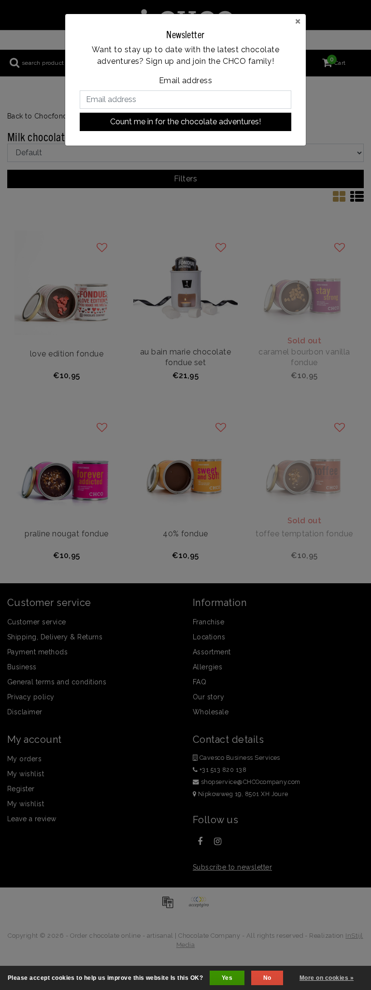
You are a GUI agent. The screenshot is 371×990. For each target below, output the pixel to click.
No (267, 978)
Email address (185, 80)
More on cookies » (327, 978)
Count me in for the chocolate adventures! (185, 121)
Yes (227, 978)
